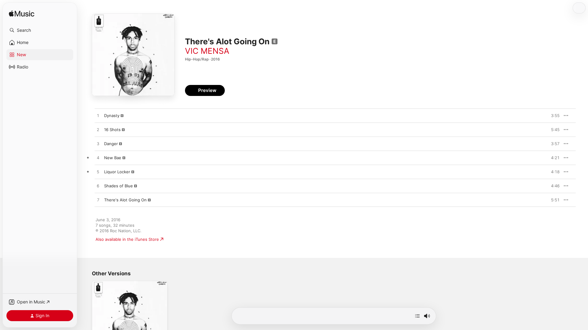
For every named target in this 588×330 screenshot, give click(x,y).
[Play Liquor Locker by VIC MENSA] (98, 172)
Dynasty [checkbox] (111, 115)
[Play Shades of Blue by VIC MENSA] (98, 186)
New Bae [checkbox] (112, 157)
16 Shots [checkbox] (112, 129)
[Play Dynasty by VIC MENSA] (98, 116)
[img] (21, 13)
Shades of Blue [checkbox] (118, 185)
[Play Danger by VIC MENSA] (98, 144)
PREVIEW (553, 115)
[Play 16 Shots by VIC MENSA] (98, 130)
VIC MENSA (207, 51)
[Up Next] (417, 316)
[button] (40, 30)
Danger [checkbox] (111, 143)
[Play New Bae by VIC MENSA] (98, 158)
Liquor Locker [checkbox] (117, 171)
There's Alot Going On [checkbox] (125, 199)
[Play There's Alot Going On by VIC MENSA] (98, 200)
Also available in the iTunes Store (127, 239)
